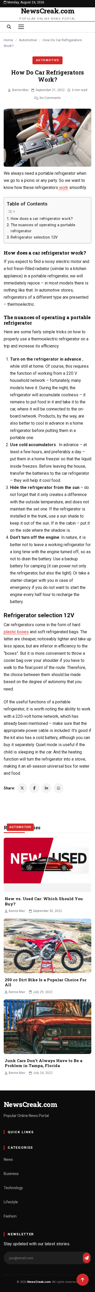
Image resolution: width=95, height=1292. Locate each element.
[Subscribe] (86, 1258)
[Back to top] (83, 1280)
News (8, 1159)
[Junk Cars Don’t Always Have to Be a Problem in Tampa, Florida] (47, 1026)
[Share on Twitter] (22, 788)
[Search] (9, 27)
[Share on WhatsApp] (59, 788)
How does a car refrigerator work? (42, 219)
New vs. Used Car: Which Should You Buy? (44, 901)
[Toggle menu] (21, 27)
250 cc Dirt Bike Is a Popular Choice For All (46, 982)
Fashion (10, 1216)
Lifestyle (11, 1202)
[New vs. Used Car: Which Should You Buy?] (47, 865)
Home (8, 40)
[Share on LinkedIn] (46, 788)
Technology (13, 1188)
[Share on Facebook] (34, 788)
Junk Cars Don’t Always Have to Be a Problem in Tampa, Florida (43, 1063)
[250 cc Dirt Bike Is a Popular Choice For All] (47, 946)
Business (11, 1174)
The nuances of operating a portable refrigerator (43, 228)
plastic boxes (16, 631)
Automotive (28, 40)
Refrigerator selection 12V (34, 237)
